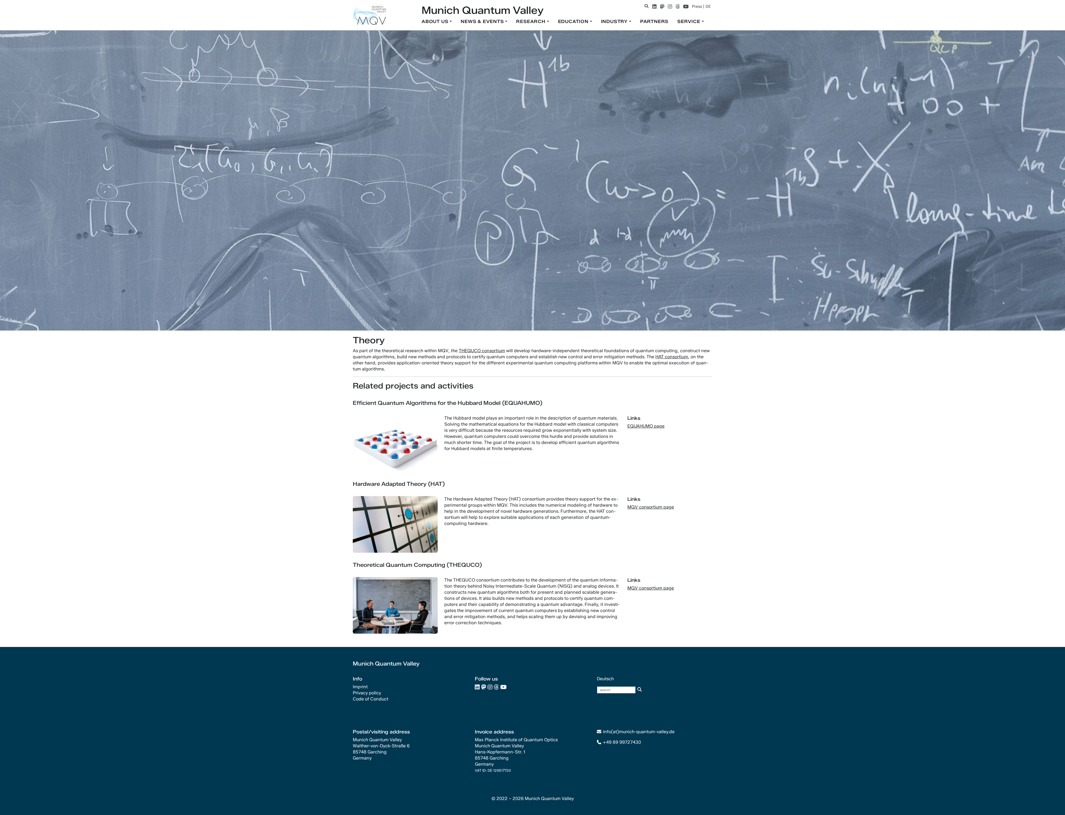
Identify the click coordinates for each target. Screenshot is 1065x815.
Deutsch (605, 678)
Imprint (360, 686)
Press (697, 6)
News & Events (483, 21)
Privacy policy (367, 692)
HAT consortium (671, 356)
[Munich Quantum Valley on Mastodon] (662, 6)
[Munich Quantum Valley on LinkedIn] (654, 6)
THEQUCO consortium (482, 350)
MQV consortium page (650, 507)
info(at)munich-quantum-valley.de (638, 731)
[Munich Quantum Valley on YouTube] (686, 6)
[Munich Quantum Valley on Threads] (678, 6)
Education (574, 21)
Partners (654, 21)
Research (531, 21)
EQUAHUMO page (646, 426)
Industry (615, 21)
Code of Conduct (370, 699)
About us (436, 21)
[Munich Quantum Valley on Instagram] (670, 6)
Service (689, 21)
